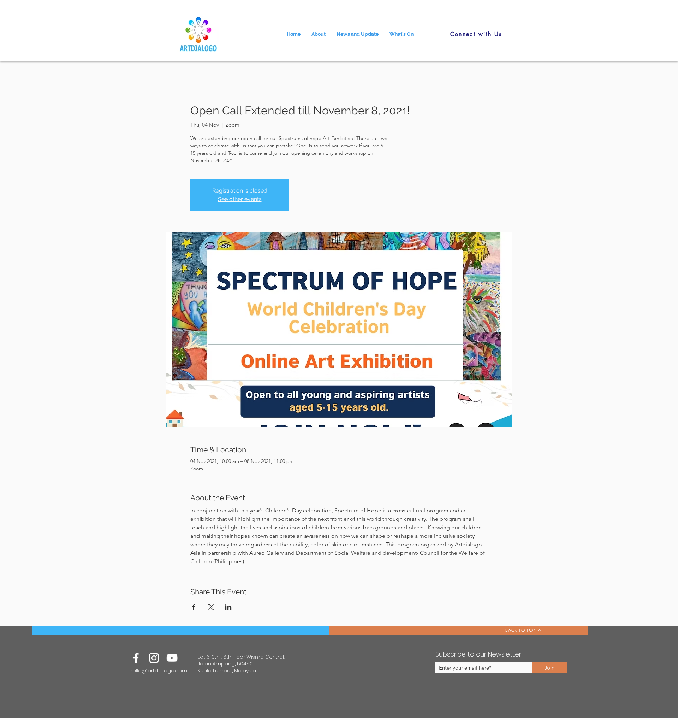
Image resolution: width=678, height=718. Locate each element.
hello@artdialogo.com (158, 670)
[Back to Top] (190, 630)
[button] (318, 33)
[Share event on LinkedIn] (228, 607)
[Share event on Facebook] (193, 607)
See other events (240, 199)
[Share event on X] (211, 607)
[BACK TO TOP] (458, 630)
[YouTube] (172, 658)
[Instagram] (154, 658)
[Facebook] (136, 658)
